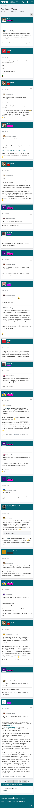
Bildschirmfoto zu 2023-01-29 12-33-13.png (13, 150)
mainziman (7, 408)
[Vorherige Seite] (5, 781)
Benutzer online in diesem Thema (13, 784)
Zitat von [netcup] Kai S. (11, 634)
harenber (5, 790)
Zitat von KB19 (9, 405)
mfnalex (17, 332)
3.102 (24, 781)
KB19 (8, 538)
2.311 (15, 781)
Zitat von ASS (9, 594)
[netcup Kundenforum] (9, 2)
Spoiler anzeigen (9, 533)
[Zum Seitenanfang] (31, 805)
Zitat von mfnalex (9, 376)
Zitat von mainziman (10, 490)
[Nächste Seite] (28, 781)
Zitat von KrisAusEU (10, 136)
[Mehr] (31, 26)
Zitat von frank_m (10, 31)
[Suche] (23, 2)
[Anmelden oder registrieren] (27, 2)
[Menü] (32, 2)
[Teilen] (31, 14)
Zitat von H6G (9, 94)
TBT (16, 776)
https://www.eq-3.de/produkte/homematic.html (10, 726)
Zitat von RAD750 (10, 218)
